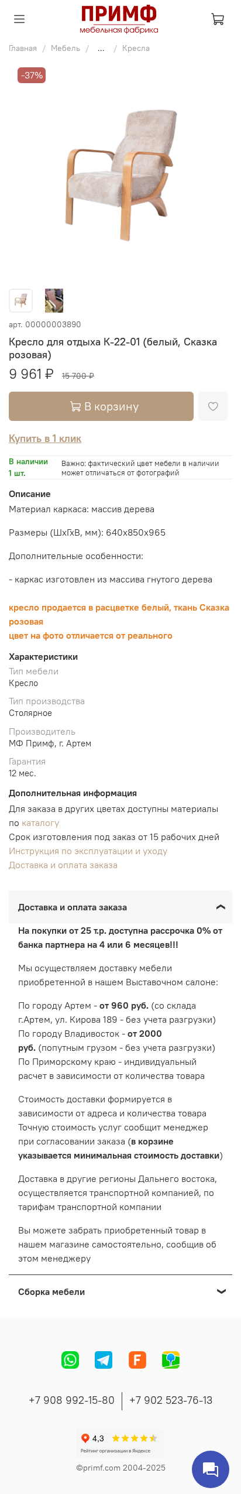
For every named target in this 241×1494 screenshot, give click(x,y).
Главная (23, 48)
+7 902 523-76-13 (170, 1400)
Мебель (65, 48)
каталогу (40, 822)
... (101, 48)
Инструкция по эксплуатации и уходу (88, 850)
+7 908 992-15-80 (72, 1400)
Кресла (136, 48)
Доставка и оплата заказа (63, 865)
